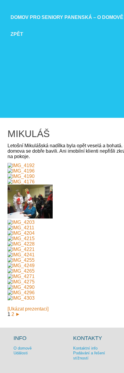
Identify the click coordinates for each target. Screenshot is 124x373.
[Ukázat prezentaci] (28, 308)
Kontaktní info (85, 348)
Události (21, 353)
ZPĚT (17, 34)
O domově (23, 348)
